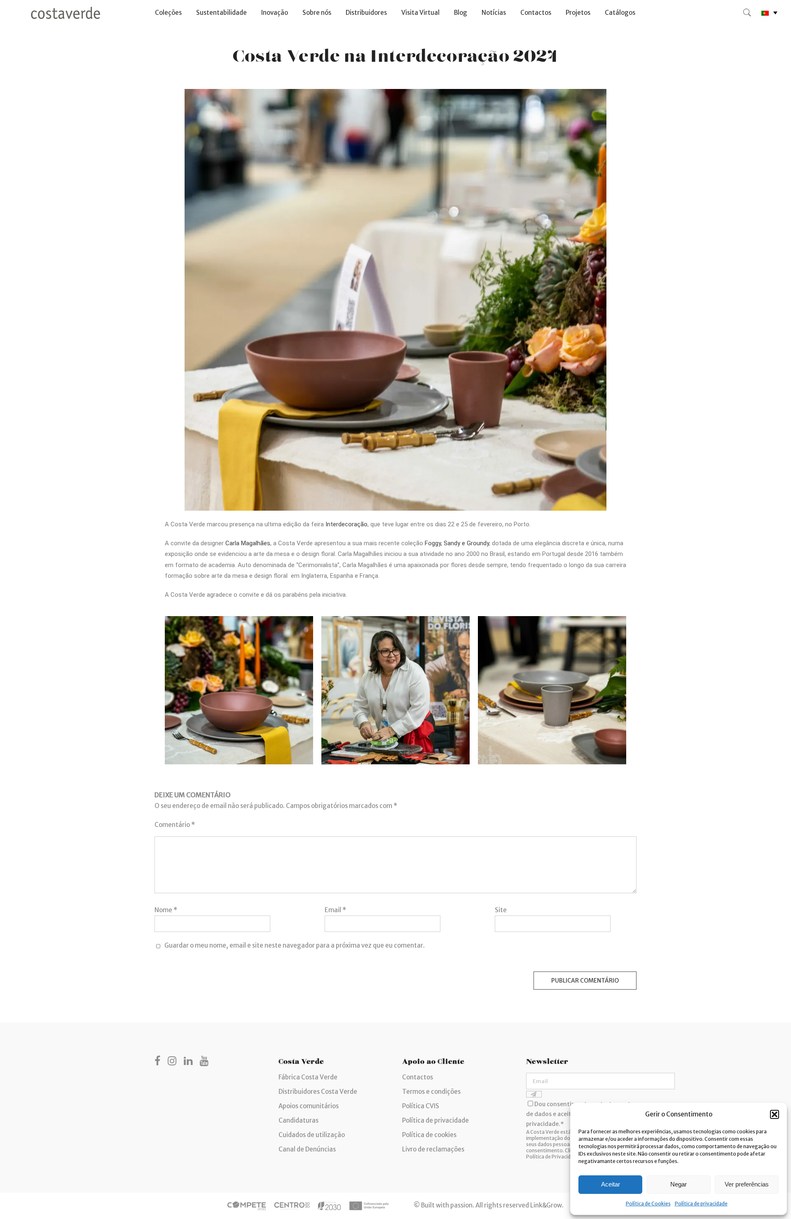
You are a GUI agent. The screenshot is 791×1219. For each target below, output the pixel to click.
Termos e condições (431, 1091)
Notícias (494, 12)
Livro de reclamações (433, 1149)
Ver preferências (747, 1184)
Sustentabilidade (221, 12)
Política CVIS (420, 1106)
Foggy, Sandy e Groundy (457, 543)
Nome (165, 910)
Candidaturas (298, 1120)
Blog (460, 12)
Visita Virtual (420, 12)
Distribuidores (366, 12)
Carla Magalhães (247, 543)
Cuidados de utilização (311, 1135)
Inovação (274, 12)
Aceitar (610, 1184)
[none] (769, 13)
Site (501, 910)
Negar (678, 1184)
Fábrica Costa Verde (307, 1077)
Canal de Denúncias (307, 1149)
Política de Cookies (648, 1203)
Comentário (174, 825)
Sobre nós (316, 12)
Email (335, 910)
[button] (774, 1114)
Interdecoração (346, 524)
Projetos (578, 12)
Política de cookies (429, 1135)
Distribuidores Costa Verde (317, 1091)
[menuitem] (769, 13)
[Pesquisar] (747, 12)
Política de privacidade (701, 1203)
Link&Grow (546, 1205)
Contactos (535, 12)
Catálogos (620, 12)
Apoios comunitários (308, 1106)
